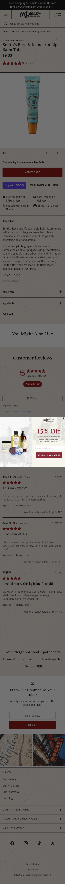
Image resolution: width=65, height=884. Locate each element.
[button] (48, 431)
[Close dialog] (63, 418)
